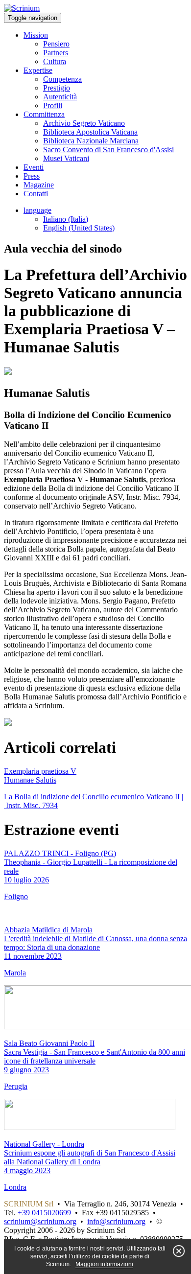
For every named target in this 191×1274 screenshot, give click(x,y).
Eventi (34, 167)
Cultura (54, 61)
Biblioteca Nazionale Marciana (91, 141)
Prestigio (56, 88)
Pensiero (56, 44)
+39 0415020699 (44, 1212)
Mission (36, 35)
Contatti (36, 193)
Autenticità (60, 97)
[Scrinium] (22, 8)
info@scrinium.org (116, 1221)
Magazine (39, 185)
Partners (55, 52)
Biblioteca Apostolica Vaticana (90, 132)
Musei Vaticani (66, 158)
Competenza (62, 79)
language (37, 210)
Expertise (38, 70)
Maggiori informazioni (104, 1264)
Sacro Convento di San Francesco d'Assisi (108, 149)
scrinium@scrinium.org (40, 1221)
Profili (52, 105)
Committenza (44, 114)
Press (32, 176)
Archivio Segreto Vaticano (84, 123)
